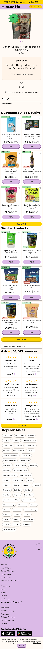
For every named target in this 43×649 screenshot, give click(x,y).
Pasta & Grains (18, 450)
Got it (21, 646)
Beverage (6, 450)
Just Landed (7, 436)
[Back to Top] (39, 546)
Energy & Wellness (9, 460)
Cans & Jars (26, 455)
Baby (6, 485)
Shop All (6, 440)
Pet (6, 519)
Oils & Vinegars (20, 465)
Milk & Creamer (25, 475)
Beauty (16, 485)
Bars (30, 450)
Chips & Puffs (30, 445)
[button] (21, 26)
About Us (4, 565)
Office (16, 519)
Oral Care (6, 495)
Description (7, 99)
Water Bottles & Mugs (11, 500)
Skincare (26, 485)
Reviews (4, 596)
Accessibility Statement (10, 580)
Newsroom (5, 614)
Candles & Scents (28, 500)
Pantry (16, 440)
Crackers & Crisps (29, 440)
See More (22, 224)
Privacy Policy (6, 577)
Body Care (17, 490)
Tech (16, 524)
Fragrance (7, 490)
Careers (4, 623)
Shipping (4, 592)
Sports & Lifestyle (31, 510)
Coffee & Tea (8, 445)
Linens (17, 515)
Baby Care (17, 495)
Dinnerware (17, 510)
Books (6, 524)
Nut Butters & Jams (20, 470)
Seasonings (33, 465)
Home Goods (28, 495)
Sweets (19, 445)
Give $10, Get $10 (7, 620)
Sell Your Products (8, 617)
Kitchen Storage (9, 505)
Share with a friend (31, 92)
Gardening (7, 515)
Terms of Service (7, 571)
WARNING (5, 346)
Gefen (6, 46)
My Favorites (19, 436)
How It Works (6, 568)
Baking (30, 480)
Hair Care (28, 490)
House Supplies (28, 519)
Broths (6, 480)
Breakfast (6, 470)
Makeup (36, 485)
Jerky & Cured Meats (10, 455)
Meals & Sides (25, 460)
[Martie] (13, 7)
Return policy (6, 574)
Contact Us (5, 599)
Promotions (5, 586)
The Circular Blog (9, 529)
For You (31, 436)
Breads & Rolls (18, 480)
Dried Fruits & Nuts (10, 475)
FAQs (3, 589)
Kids (27, 515)
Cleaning (6, 510)
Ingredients (7, 104)
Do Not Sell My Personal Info (11, 602)
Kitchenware (22, 505)
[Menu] (3, 7)
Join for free (37, 7)
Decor (33, 505)
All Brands (26, 524)
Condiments (7, 465)
